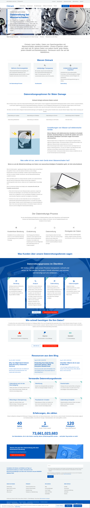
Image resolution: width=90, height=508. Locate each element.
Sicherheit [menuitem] (66, 491)
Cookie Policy (17, 506)
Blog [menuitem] (46, 486)
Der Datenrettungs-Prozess (16, 83)
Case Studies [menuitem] (47, 490)
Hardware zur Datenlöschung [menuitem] (32, 491)
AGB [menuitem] (20, 503)
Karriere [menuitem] (65, 493)
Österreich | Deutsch (12, 1)
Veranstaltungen (67, 1)
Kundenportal (38, 83)
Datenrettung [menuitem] (9, 486)
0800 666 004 (65, 6)
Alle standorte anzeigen (44, 498)
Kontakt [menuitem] (65, 486)
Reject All (68, 505)
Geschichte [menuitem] (66, 488)
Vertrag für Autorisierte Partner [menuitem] (28, 503)
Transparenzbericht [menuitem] (15, 503)
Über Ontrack (75, 1)
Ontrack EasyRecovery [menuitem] (30, 486)
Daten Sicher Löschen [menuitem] (11, 488)
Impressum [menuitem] (8, 503)
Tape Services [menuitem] (9, 490)
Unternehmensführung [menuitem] (68, 490)
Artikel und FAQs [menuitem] (48, 491)
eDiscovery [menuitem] (9, 491)
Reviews (42, 36)
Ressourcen (59, 1)
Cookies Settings (59, 505)
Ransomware (30, 5)
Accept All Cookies (77, 505)
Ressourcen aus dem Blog (51, 36)
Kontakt (81, 1)
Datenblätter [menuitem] (47, 493)
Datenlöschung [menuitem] (29, 490)
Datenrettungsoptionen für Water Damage (29, 36)
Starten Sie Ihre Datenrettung (76, 6)
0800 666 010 (36, 312)
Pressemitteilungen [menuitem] (49, 488)
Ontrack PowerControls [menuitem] (30, 488)
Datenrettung (64, 83)
